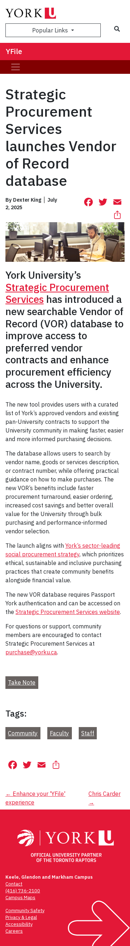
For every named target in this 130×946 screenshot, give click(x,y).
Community (23, 733)
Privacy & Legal (21, 917)
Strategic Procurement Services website (68, 611)
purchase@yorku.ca (31, 652)
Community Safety (24, 910)
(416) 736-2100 (22, 891)
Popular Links (50, 30)
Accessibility (18, 924)
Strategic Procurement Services (57, 293)
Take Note (21, 682)
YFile (14, 51)
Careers (14, 931)
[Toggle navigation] (15, 67)
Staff (87, 733)
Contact (13, 884)
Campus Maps (20, 898)
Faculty (59, 733)
